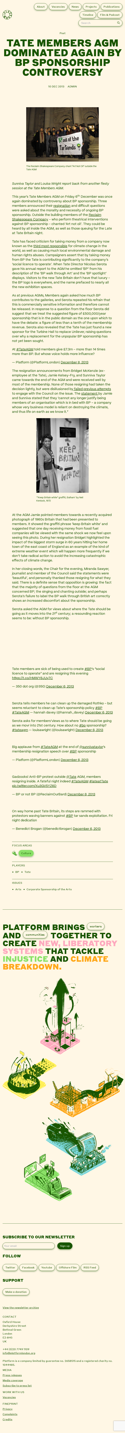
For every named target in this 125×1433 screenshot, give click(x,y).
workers (96, 926)
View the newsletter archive (21, 1307)
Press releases (12, 1375)
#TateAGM (24, 349)
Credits (7, 1419)
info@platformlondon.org (19, 1353)
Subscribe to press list (17, 1385)
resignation (61, 205)
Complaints (10, 1414)
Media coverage (13, 1380)
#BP (88, 669)
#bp (82, 725)
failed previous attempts (92, 389)
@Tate (71, 776)
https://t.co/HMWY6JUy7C (32, 678)
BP (17, 872)
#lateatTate (98, 781)
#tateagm (20, 730)
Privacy (8, 1409)
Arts (18, 889)
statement (89, 393)
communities (35, 934)
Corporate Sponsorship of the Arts (49, 889)
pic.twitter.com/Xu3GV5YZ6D (34, 786)
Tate (27, 872)
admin (72, 86)
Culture (26, 853)
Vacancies (9, 1397)
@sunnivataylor (91, 747)
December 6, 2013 (74, 362)
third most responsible (50, 246)
